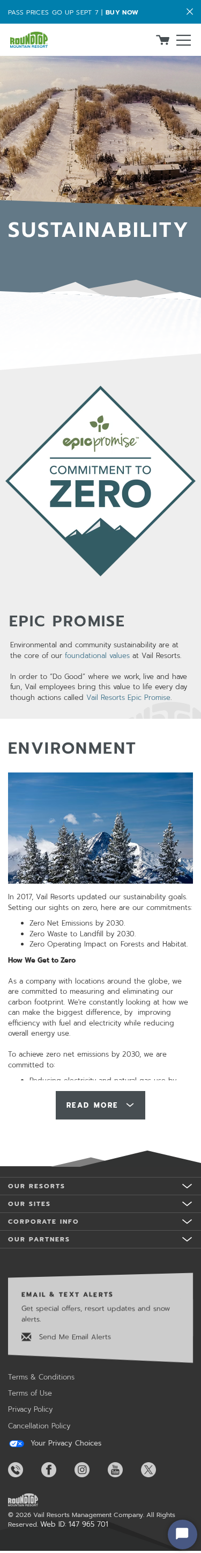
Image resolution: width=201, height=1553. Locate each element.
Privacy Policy (30, 1409)
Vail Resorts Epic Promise (128, 697)
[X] (156, 1469)
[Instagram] (90, 1469)
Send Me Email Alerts (73, 1337)
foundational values (97, 656)
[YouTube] (123, 1469)
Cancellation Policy (39, 1426)
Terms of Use (30, 1393)
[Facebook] (56, 1469)
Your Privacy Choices (64, 1443)
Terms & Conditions (41, 1377)
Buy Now (122, 12)
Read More (94, 1105)
